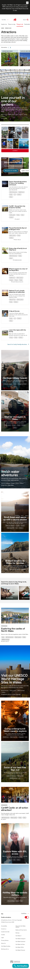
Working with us (5, 949)
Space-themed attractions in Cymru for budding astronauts (18, 183)
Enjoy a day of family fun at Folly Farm (18, 249)
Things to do (20, 24)
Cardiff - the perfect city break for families (17, 206)
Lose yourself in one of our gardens (13, 101)
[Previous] (8, 47)
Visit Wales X (18, 935)
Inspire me (4, 24)
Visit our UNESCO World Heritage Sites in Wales (14, 679)
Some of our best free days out (15, 768)
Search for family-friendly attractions (17, 344)
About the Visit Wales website (20, 926)
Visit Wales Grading (5, 946)
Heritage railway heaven (15, 378)
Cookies (3, 934)
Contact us (3, 929)
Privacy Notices (4, 940)
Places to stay (11, 24)
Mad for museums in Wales (15, 417)
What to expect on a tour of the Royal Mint (18, 269)
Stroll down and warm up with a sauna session (15, 518)
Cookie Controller (5, 931)
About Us (3, 943)
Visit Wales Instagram (20, 938)
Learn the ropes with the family (17, 330)
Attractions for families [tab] (11, 170)
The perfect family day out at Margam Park (18, 228)
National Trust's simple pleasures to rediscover (17, 291)
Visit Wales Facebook (20, 941)
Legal (2, 937)
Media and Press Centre (21, 930)
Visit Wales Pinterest (20, 950)
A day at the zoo (14, 311)
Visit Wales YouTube (20, 944)
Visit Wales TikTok (20, 947)
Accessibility (4, 926)
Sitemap (17, 932)
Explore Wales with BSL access (15, 852)
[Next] (10, 47)
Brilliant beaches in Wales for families (15, 561)
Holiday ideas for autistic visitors (15, 893)
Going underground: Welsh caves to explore (15, 729)
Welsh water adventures (10, 473)
